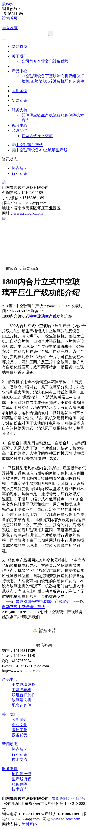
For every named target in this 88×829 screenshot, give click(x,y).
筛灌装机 (57, 81)
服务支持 (19, 110)
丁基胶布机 (21, 690)
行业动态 (19, 754)
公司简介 (29, 61)
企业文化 (45, 61)
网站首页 (19, 46)
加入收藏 (10, 28)
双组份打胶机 (23, 695)
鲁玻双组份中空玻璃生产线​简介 (43, 601)
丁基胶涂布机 (56, 76)
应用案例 (19, 91)
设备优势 (60, 61)
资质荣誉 (19, 730)
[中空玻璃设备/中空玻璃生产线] (39, 150)
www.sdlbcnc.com (28, 213)
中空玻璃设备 (33, 76)
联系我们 (19, 131)
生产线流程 (51, 115)
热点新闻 (19, 749)
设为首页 (10, 18)
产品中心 (19, 71)
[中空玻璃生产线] (27, 145)
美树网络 (29, 824)
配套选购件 (74, 81)
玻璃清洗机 (39, 81)
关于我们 (19, 56)
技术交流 (45, 136)
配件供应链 (31, 115)
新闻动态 (19, 100)
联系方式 (29, 136)
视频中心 (19, 125)
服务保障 (68, 115)
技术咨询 (19, 789)
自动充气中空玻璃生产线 (23, 607)
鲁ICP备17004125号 (68, 798)
